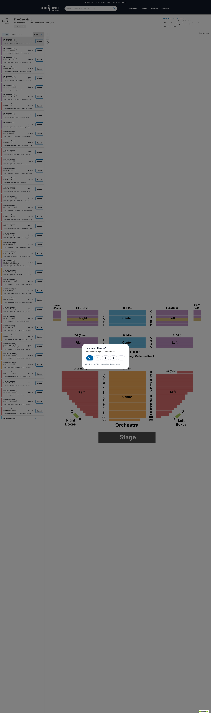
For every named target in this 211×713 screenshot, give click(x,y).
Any (90, 358)
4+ (121, 358)
